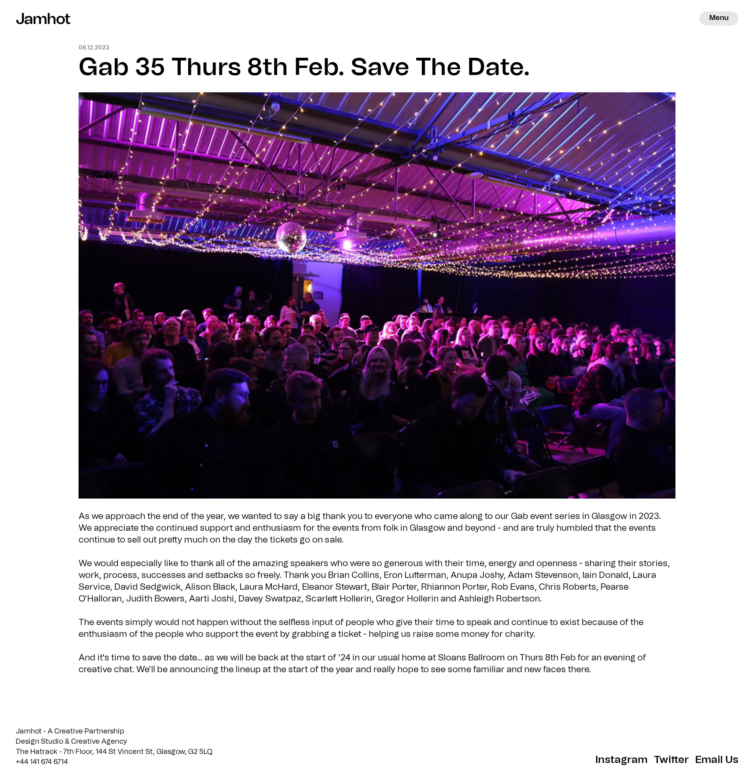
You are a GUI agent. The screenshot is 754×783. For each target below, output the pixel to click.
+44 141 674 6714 (42, 762)
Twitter (671, 760)
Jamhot (39, 18)
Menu (718, 18)
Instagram (621, 760)
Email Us (716, 760)
